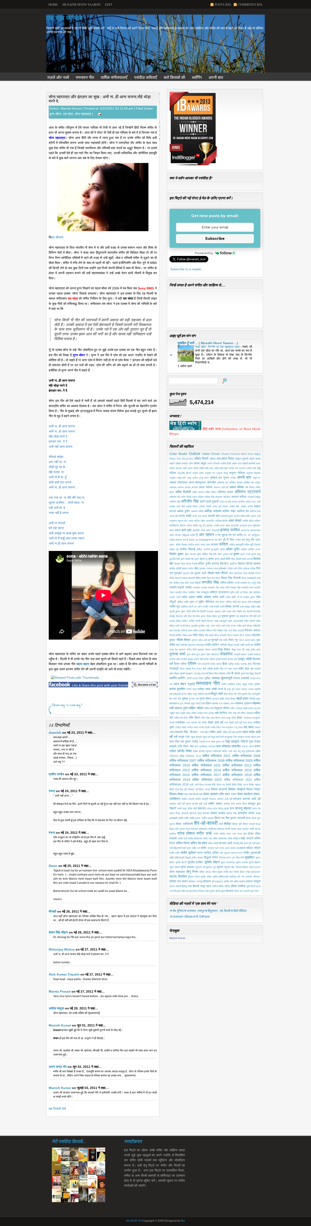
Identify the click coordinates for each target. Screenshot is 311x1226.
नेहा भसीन (223, 640)
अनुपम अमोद (198, 473)
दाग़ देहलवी (247, 611)
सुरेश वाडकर (187, 867)
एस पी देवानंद (189, 539)
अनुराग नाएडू (222, 473)
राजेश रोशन (215, 727)
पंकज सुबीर (255, 640)
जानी (178, 597)
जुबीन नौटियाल (206, 601)
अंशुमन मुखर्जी (241, 458)
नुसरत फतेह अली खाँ (200, 640)
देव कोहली (240, 616)
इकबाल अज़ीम (213, 525)
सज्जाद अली (225, 843)
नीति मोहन (198, 635)
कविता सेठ (174, 549)
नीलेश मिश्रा (183, 640)
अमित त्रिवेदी (183, 492)
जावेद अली (218, 597)
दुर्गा (219, 616)
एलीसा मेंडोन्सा (175, 539)
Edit (108, 4)
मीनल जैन (232, 694)
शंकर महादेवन (245, 794)
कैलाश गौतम (179, 563)
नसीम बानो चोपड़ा (244, 625)
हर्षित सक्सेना (239, 881)
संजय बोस (242, 833)
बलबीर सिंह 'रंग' (220, 668)
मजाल (252, 678)
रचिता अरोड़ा (197, 713)
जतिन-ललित (226, 582)
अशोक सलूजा (56, 1008)
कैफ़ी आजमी (247, 559)
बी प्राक (235, 673)
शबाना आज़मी (192, 803)
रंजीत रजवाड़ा (236, 708)
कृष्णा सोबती (220, 559)
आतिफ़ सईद (229, 511)
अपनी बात (216, 77)
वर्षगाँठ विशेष (184, 751)
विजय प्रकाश (205, 784)
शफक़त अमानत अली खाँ (246, 799)
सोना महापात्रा (83, 114)
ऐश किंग (218, 539)
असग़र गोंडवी (205, 506)
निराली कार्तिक (175, 635)
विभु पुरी (183, 789)
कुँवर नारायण (190, 554)
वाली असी (194, 784)
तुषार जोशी (185, 611)
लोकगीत (236, 746)
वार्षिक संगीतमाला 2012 (237, 765)
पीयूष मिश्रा (224, 649)
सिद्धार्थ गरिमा (211, 857)
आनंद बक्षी (173, 516)
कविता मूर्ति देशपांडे (252, 544)
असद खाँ (216, 506)
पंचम (172, 644)
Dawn (53, 866)
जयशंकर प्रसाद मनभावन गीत (206, 587)
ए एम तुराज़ (221, 535)
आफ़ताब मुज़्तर (226, 516)
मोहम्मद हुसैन (181, 708)
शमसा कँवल (241, 803)
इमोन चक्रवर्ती (212, 530)
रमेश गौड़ (232, 713)
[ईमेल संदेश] (99, 114)
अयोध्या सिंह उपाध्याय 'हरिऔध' (217, 496)
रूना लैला (174, 741)
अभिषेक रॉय (248, 482)
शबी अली (203, 803)
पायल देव (173, 649)
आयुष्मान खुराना (176, 520)
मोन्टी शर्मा (200, 703)
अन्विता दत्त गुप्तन (219, 477)
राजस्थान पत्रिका (183, 916)
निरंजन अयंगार (252, 630)
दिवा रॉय (191, 616)
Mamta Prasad (60, 991)
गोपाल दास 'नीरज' (217, 573)
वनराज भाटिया (248, 746)
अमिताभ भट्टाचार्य (247, 492)
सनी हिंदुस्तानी (175, 848)
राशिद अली (215, 732)
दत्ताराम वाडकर (214, 611)
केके (228, 558)
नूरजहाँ (214, 640)
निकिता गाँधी (211, 630)
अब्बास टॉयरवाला (178, 482)
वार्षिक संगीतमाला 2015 (190, 756)
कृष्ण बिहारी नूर (201, 559)
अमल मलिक (205, 487)
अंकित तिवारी (201, 458)
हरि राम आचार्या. (244, 876)
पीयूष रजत (236, 649)
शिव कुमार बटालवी (235, 818)
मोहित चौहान (196, 708)
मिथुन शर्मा (216, 694)
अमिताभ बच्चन (225, 492)
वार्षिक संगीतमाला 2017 (206, 775)
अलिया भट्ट (250, 501)
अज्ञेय (234, 463)
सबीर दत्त (196, 848)
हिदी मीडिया (240, 911)
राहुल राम (206, 737)
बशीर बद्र (244, 668)
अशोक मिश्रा (192, 506)
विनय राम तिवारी (224, 784)
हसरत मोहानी (175, 886)
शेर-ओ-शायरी (206, 823)
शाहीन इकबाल (208, 818)
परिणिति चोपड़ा (226, 644)
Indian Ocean (211, 453)
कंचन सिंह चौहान (58, 932)
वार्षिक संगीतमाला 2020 (207, 779)
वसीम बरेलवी (198, 751)
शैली (221, 824)
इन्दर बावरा (225, 525)
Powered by (204, 253)
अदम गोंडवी (193, 468)
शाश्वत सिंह (232, 813)
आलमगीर (210, 520)
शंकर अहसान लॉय (213, 794)
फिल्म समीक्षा (185, 668)
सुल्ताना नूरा (211, 867)
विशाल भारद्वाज (236, 789)
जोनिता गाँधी (231, 601)
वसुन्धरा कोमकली (213, 751)
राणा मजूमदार (228, 727)
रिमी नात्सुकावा (226, 737)
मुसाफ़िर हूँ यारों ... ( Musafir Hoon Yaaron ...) (208, 343)
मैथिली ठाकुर (255, 698)
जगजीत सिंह (210, 582)
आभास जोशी (239, 516)
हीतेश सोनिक (224, 886)
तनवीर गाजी (219, 606)
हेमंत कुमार (210, 891)
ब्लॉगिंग (197, 77)
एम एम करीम (236, 535)
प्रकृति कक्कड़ (253, 654)
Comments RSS (250, 4)
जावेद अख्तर (203, 597)
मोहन (208, 703)
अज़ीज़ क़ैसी (225, 463)
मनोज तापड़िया (228, 684)
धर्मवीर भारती (194, 621)
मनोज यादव (191, 689)
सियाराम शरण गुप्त (227, 857)
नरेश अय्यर (231, 625)
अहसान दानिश (197, 511)
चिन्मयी (237, 578)
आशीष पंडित (247, 520)
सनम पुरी (247, 843)
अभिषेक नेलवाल (236, 482)
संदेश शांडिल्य (234, 838)
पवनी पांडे (249, 644)
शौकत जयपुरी (249, 824)
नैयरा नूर (233, 640)
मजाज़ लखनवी (241, 678)
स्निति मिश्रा (239, 872)
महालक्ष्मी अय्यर (179, 694)
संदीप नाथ (207, 838)
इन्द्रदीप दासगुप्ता (239, 525)
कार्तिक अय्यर (254, 549)
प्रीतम (192, 663)
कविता (223, 544)
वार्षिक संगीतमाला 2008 (210, 760)
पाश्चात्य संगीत (184, 649)
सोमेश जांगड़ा (205, 872)
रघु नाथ (257, 708)
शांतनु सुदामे (223, 808)
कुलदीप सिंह (174, 559)
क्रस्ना (215, 563)
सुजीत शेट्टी (181, 862)
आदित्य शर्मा (255, 511)
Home (53, 4)
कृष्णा (211, 558)
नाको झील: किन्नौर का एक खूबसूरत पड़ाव (217, 346)
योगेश (226, 708)
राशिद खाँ (226, 732)
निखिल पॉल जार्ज (224, 630)
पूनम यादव (191, 654)
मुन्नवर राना (194, 698)
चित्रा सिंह (226, 578)
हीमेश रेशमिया (238, 886)
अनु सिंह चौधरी (184, 473)
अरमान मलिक (238, 496)
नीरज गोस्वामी (220, 635)
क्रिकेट (224, 563)
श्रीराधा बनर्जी (223, 829)
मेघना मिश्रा (230, 698)
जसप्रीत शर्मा (247, 587)
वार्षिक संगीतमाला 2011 (206, 765)
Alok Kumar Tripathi (64, 974)
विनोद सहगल (254, 784)
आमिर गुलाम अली (252, 516)
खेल (196, 568)
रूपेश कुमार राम (217, 741)
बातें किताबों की (174, 77)
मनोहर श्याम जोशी (207, 689)
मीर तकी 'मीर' (175, 698)
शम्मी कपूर (182, 808)
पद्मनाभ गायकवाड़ (196, 644)
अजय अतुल (200, 463)
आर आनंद (188, 520)
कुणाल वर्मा (227, 554)
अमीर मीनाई (186, 496)
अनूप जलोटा (192, 477)
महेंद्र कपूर (192, 694)
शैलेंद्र (227, 824)
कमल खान (205, 544)
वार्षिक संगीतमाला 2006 (246, 756)
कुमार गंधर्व (245, 554)
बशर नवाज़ (233, 668)
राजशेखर (180, 722)
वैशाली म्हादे (198, 794)
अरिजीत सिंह (190, 501)
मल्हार (237, 689)
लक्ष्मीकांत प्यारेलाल (207, 746)
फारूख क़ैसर (246, 664)
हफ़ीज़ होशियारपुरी (221, 876)
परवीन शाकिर (212, 644)
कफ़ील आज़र (194, 544)
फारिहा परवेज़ (234, 664)
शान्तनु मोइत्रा (243, 808)
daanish (55, 732)
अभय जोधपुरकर (197, 482)
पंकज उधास (244, 640)
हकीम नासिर (206, 876)
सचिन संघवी (213, 843)
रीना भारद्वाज (238, 737)
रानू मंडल (238, 727)
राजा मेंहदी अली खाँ (212, 722)
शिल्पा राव (219, 818)
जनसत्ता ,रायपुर (195, 911)
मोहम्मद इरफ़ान (243, 703)
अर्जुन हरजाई (225, 501)
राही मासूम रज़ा (181, 736)
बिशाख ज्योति (225, 673)
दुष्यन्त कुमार (228, 616)
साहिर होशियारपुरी (176, 857)
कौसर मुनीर (204, 563)
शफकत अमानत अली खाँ (220, 799)
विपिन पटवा (174, 789)
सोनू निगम (192, 871)
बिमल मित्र (214, 673)
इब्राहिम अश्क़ (199, 530)
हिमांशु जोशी (187, 886)
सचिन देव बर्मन (198, 843)
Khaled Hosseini (231, 454)
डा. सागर (198, 606)
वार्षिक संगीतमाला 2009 (239, 760)
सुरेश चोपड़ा (174, 867)
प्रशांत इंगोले (221, 659)
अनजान (242, 468)
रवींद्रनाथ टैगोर (181, 717)
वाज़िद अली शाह (229, 751)
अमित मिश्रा (210, 492)
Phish (172, 458)
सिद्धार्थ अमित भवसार (194, 857)
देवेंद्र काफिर (182, 621)
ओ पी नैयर (229, 539)
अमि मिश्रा (249, 487)
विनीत (234, 784)
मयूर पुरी (231, 689)
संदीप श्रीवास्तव (220, 838)
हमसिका (232, 876)
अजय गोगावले (213, 463)
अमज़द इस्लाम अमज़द (187, 487)
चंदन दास (201, 578)
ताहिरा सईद (255, 606)
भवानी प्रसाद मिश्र (195, 678)
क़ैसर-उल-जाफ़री (241, 891)
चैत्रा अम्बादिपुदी (249, 578)
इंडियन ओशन (186, 525)
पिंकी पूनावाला (198, 649)
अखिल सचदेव (181, 463)
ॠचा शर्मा (254, 891)
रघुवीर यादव (185, 713)
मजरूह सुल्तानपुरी (222, 678)
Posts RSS (223, 4)
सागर (200, 852)
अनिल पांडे (251, 468)
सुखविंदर (250, 857)
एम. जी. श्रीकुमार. (252, 535)
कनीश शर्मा (240, 539)
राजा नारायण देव (193, 722)
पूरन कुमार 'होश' (203, 654)
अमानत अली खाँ (221, 487)
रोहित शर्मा (193, 746)
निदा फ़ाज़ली (238, 630)
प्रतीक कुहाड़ (187, 659)
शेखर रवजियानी (184, 824)
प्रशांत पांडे (232, 659)
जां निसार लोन (246, 592)
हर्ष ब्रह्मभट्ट (217, 881)
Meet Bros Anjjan (250, 454)
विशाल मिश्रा (253, 789)
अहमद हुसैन (183, 511)
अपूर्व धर (257, 477)
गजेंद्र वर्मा (232, 568)
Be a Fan (145, 684)
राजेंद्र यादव (192, 727)
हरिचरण (256, 876)
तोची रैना (195, 611)
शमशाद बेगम (229, 803)
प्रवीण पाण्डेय (56, 774)
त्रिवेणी (203, 611)
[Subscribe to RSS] (132, 711)
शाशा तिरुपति (203, 813)
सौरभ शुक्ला (217, 872)
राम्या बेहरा (204, 732)
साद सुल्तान (225, 852)
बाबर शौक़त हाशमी (177, 673)
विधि (214, 784)
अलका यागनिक (238, 501)
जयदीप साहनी (176, 587)
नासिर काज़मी (199, 630)
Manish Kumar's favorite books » (91, 1209)
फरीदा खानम (216, 664)
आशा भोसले (235, 520)
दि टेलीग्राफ (203, 916)
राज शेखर (237, 717)
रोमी (180, 746)
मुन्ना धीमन (55, 114)
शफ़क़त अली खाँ (177, 803)
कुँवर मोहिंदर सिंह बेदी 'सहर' (209, 554)
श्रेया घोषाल (186, 833)
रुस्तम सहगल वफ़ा (252, 737)
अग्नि (191, 463)
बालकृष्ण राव (191, 673)
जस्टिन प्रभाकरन (219, 592)
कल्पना (214, 544)
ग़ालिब (252, 568)
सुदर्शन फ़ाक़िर (195, 862)
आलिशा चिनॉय (221, 520)
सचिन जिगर (182, 843)
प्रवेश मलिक (209, 659)
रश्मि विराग (194, 717)
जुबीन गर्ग (193, 601)
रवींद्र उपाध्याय (246, 713)
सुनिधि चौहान (212, 862)
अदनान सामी (181, 468)
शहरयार (202, 808)
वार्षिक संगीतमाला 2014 (206, 770)
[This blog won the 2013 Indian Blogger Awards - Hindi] (193, 165)
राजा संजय (247, 722)
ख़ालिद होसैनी (175, 568)
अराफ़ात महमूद (254, 496)
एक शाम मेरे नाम (64, 18)
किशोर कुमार (176, 554)
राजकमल (247, 717)
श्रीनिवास (212, 829)
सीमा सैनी (240, 857)
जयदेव (188, 587)
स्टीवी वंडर (228, 872)
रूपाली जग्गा (204, 741)
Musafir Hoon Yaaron (81, 4)
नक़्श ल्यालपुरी (220, 621)
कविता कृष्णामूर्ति (236, 544)
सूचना (220, 867)
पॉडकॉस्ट (226, 654)
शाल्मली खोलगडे (188, 813)
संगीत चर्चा (204, 833)
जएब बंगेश (184, 582)
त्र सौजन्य (57, 237)
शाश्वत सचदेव (217, 813)
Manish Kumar (60, 1025)
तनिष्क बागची (232, 606)
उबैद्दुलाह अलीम (188, 535)
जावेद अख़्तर (188, 597)
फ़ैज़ (224, 664)
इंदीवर (195, 525)
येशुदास (218, 708)
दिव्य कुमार (201, 616)
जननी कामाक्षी (241, 582)
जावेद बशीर (231, 597)
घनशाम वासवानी (188, 578)
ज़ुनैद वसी (234, 592)
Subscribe (215, 238)
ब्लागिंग (173, 678)
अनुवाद (172, 477)
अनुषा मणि (181, 477)
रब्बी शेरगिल (220, 713)
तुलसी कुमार (174, 611)
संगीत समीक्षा (219, 833)
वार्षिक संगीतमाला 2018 (237, 775)
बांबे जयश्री (255, 668)
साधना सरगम (237, 852)
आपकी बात (213, 516)
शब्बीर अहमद (215, 803)
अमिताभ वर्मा (174, 496)
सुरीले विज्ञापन (255, 862)
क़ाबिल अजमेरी (203, 549)
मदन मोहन (180, 684)
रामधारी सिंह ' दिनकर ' (186, 732)
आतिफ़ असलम (212, 511)
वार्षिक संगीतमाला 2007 (182, 760)
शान (232, 808)
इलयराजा (245, 530)
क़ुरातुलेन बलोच (218, 549)
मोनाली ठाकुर (189, 703)
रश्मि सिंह (205, 717)
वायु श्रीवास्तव (248, 751)
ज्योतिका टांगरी (187, 606)
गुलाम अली (200, 573)
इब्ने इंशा (186, 530)
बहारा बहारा (82, 664)
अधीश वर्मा (233, 468)
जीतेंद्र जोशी (183, 601)
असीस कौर (234, 506)
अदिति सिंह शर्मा (206, 468)
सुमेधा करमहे (241, 862)
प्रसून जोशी (245, 659)
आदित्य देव (243, 511)
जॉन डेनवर (220, 601)
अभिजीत (211, 482)
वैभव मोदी (188, 794)
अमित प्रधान (198, 492)
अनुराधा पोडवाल (253, 473)
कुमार (236, 554)
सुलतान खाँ (200, 867)
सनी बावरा (256, 843)
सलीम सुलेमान (188, 852)
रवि (238, 713)
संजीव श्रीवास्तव (195, 838)
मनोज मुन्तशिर (177, 689)
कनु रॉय (250, 539)
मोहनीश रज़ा (217, 703)
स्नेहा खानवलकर (253, 872)
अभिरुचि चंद (222, 482)
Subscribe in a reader (185, 269)
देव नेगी (249, 616)
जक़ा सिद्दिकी (195, 582)
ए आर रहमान (205, 535)
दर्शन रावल (226, 611)
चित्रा (217, 578)
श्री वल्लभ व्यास (182, 829)
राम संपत (68, 114)
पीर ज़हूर (246, 649)
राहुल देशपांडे (196, 737)
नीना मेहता (209, 635)
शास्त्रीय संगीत (246, 813)
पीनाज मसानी (211, 649)
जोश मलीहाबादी (254, 601)
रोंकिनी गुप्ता (246, 741)
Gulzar (194, 453)
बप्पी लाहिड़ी (208, 668)
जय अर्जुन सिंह (253, 582)
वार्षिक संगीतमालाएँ (114, 77)
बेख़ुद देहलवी (255, 673)
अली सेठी (180, 506)
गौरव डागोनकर (235, 573)
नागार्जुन (176, 630)
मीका (226, 694)
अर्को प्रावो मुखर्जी (209, 501)
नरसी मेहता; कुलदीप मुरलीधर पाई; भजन (197, 625)
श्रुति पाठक (236, 829)
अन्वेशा (233, 477)
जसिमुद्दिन (205, 592)
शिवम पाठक (251, 818)
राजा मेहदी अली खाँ (233, 722)
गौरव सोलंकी (248, 573)
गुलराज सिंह (188, 573)
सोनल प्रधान (255, 867)
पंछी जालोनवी (181, 644)
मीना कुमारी (242, 694)
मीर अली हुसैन (254, 694)
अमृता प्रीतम (197, 496)
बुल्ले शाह (245, 673)
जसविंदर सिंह (194, 592)
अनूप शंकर (204, 477)
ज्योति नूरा (174, 606)
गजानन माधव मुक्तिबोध (216, 568)
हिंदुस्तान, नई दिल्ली (219, 911)
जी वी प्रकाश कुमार (246, 597)
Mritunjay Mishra (62, 949)
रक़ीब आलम (248, 708)
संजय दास (231, 833)
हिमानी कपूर (199, 886)
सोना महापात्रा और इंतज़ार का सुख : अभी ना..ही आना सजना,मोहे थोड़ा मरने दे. (100, 99)
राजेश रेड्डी (204, 727)
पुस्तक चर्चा (177, 654)
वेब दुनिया (178, 911)
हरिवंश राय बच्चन (178, 881)
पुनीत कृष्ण (255, 649)
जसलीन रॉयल (181, 592)
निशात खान (187, 635)
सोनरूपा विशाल (241, 867)
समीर (203, 848)
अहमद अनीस (247, 506)
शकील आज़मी (188, 799)
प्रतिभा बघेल (174, 659)
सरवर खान (224, 848)
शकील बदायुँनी (201, 799)
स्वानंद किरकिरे (178, 876)
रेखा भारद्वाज (232, 741)
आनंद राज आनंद (199, 516)
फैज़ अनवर (197, 668)
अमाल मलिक (236, 487)
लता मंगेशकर (223, 746)
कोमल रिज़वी (191, 563)
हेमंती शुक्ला (220, 891)
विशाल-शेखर (176, 794)
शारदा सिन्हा (174, 813)
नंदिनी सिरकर (207, 621)
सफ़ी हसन (186, 848)
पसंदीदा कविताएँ (145, 77)
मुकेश (185, 698)
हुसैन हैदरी (251, 886)
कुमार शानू (255, 554)
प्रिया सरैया (180, 664)
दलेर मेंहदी (237, 611)
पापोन (257, 644)
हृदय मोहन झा (183, 891)
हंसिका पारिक (194, 876)
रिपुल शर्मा (215, 737)
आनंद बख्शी (185, 516)
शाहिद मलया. (195, 818)
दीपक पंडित (211, 616)
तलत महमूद (245, 606)
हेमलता (229, 891)
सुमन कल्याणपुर (228, 862)
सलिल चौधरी (253, 848)
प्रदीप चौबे (198, 659)
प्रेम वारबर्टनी (203, 664)
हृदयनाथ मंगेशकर (197, 891)
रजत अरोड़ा (208, 713)
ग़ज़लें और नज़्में (58, 77)
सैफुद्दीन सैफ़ (229, 867)
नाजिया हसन (186, 630)
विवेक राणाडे (204, 789)
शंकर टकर (230, 794)
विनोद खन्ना (242, 784)
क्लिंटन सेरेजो (245, 563)
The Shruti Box (184, 458)
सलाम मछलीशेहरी (237, 848)
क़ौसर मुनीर (233, 549)
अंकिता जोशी (215, 458)
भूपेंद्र (207, 678)
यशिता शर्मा (209, 708)
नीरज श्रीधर (245, 635)
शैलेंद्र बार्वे (237, 824)
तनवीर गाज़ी (208, 606)
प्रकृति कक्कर (240, 654)
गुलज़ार (178, 573)
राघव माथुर (226, 717)
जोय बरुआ (242, 601)
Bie (183, 1220)
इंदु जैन (202, 525)
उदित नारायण (175, 535)
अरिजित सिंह (174, 501)
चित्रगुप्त (211, 578)
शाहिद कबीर (183, 818)
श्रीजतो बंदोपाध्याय (199, 829)
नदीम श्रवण (249, 621)
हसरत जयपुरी (253, 881)
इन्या (250, 525)
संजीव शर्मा (182, 838)
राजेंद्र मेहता (180, 727)
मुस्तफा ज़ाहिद (218, 698)
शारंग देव (256, 808)
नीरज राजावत (233, 635)
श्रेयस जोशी (248, 829)
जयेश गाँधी (224, 587)
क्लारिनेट (233, 563)
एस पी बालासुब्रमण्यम (204, 539)
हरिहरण (207, 881)
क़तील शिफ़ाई (187, 549)
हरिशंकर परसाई (195, 881)
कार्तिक (244, 549)
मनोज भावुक (241, 684)
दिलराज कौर (181, 616)
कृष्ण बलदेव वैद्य (187, 559)
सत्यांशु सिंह (238, 843)
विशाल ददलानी (219, 789)
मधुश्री (191, 684)
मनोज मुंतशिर (254, 684)
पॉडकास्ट (215, 654)
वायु (239, 751)
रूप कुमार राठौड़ (189, 741)
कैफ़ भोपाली (236, 559)
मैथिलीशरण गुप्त (176, 703)
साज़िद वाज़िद (211, 852)
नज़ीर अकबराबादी (235, 621)
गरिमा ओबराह (243, 568)
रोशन (185, 746)
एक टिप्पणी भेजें (57, 1109)
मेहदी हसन (242, 698)
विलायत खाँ (193, 789)
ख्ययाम (202, 568)
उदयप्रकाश (255, 530)
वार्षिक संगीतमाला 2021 (216, 756)
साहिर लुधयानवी (251, 852)
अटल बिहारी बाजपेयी (246, 463)
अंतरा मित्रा (227, 458)
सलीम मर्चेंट (174, 852)
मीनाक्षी (52, 911)
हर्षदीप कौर (228, 881)
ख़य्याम (256, 563)
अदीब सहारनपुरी (221, 468)
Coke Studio (178, 453)
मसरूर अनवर (247, 689)
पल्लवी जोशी (239, 644)
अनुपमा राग (210, 473)
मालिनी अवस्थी (204, 694)
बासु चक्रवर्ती (203, 673)
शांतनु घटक (212, 808)
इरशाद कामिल (230, 530)
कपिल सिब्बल (181, 544)
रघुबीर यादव (174, 713)
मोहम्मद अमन (229, 703)
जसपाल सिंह (235, 587)
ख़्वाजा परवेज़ (187, 568)
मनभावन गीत (85, 77)
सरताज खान (213, 848)
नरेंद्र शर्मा (220, 625)
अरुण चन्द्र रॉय (58, 1066)
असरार (225, 506)
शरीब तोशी (192, 808)
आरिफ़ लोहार (199, 520)
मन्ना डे (222, 689)
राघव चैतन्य (215, 717)
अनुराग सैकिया (237, 473)
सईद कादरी (246, 838)
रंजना (52, 791)
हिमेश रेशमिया (212, 886)
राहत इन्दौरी (236, 732)
